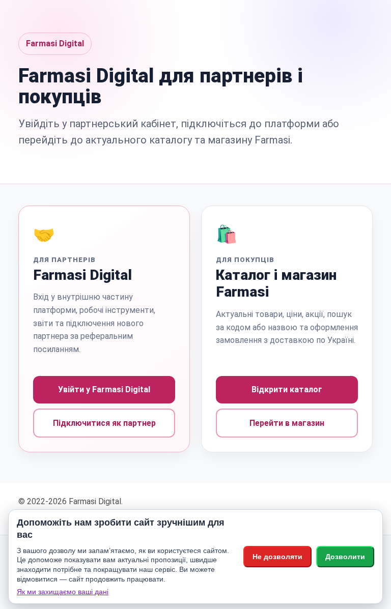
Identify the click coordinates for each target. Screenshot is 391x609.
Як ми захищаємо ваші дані (62, 592)
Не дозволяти (277, 557)
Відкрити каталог (287, 389)
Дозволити (345, 557)
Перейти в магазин (286, 423)
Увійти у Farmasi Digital (104, 389)
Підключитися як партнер (104, 423)
